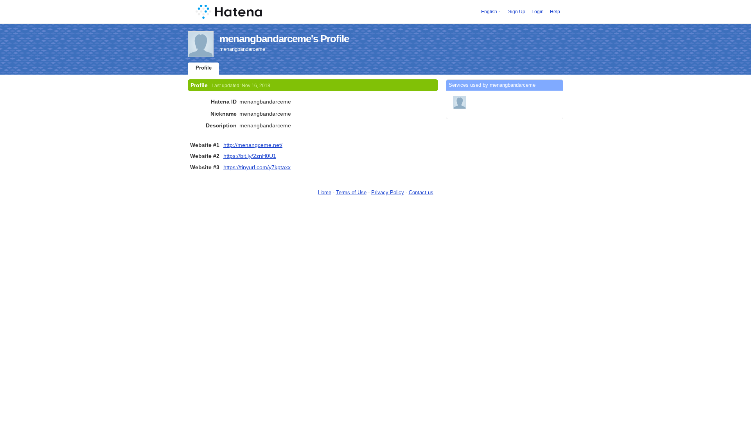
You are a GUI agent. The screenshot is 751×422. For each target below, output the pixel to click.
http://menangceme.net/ (252, 145)
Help (555, 11)
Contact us (421, 192)
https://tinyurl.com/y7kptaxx (257, 167)
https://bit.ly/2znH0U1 (249, 156)
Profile (204, 68)
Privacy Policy (387, 192)
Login (538, 11)
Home (324, 192)
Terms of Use (351, 192)
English (489, 11)
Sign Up (516, 11)
